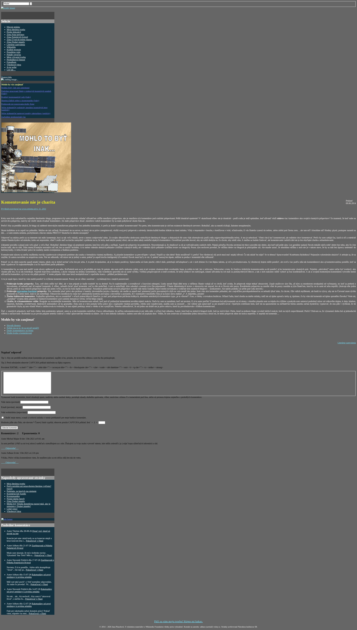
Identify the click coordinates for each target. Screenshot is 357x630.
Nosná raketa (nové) (16, 499)
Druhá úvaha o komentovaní (19, 333)
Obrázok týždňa (6, 77)
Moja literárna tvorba (16, 29)
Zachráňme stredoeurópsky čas (13, 117)
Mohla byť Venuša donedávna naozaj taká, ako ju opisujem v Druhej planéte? (28, 505)
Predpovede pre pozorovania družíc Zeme (17, 104)
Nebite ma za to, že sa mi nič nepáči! (23, 328)
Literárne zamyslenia (16, 44)
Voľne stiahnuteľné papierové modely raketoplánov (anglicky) (25, 113)
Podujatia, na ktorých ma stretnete (21, 491)
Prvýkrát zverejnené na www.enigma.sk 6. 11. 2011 (23, 209)
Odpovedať (10, 448)
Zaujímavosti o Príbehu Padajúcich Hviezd (30, 561)
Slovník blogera (14, 325)
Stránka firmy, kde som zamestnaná (15, 88)
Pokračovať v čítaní (34, 541)
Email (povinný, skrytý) (11, 407)
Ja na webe (11, 67)
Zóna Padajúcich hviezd (17, 37)
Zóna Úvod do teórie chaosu (19, 39)
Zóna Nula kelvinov (15, 34)
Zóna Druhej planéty (16, 42)
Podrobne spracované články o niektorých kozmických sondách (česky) (26, 92)
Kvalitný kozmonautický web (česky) (16, 97)
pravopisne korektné (27, 291)
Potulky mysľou (14, 54)
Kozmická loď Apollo (16, 494)
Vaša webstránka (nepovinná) (14, 412)
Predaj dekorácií (14, 32)
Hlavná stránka (13, 27)
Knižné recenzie (14, 49)
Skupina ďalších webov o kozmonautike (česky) (20, 100)
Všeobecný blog (14, 65)
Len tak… (11, 70)
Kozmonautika (13, 496)
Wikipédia (11, 47)
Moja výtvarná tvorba (16, 57)
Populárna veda (13, 52)
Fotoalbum (11, 62)
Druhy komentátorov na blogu (20, 330)
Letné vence (12, 509)
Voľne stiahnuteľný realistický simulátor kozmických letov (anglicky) (24, 108)
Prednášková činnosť (16, 60)
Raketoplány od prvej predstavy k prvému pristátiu (29, 575)
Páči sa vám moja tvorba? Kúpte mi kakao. (178, 621)
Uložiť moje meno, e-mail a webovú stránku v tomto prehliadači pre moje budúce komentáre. (45, 417)
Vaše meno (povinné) (10, 402)
